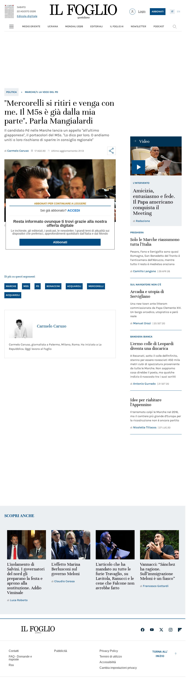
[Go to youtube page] (152, 630)
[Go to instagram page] (170, 630)
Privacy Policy (109, 650)
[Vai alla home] (83, 11)
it (172, 11)
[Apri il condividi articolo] (111, 151)
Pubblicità (60, 650)
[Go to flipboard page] (180, 630)
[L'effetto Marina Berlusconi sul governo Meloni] (70, 544)
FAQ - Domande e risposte (20, 658)
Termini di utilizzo (111, 656)
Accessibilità (108, 662)
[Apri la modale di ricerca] (174, 26)
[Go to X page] (161, 630)
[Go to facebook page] (142, 630)
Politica (11, 92)
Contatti (14, 650)
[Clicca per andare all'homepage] (38, 629)
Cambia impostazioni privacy (118, 667)
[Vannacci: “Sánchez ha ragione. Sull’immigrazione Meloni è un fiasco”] (159, 544)
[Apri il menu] (11, 26)
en (178, 11)
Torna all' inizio (160, 654)
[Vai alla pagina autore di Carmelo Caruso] (21, 326)
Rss (11, 665)
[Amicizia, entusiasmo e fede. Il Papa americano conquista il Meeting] (156, 161)
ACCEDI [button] (73, 210)
